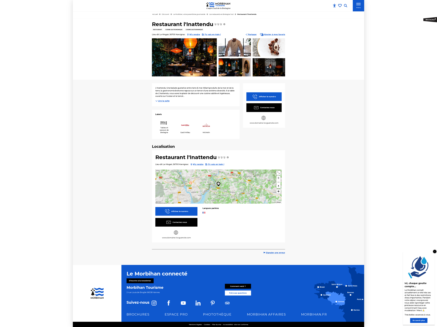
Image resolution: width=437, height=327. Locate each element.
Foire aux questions (238, 293)
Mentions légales (195, 324)
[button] (345, 5)
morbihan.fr (314, 314)
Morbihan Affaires (266, 314)
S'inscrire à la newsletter (140, 281)
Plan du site (217, 324)
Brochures (138, 314)
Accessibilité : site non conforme (235, 324)
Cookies (207, 324)
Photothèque (217, 314)
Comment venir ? (238, 286)
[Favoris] (340, 5)
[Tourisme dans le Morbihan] (218, 5)
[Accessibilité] (334, 5)
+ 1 (269, 67)
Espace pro (176, 314)
